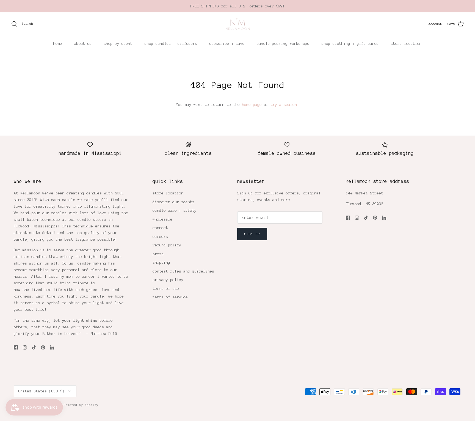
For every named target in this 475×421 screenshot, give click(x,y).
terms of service (170, 297)
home (57, 44)
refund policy (167, 245)
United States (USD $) (41, 391)
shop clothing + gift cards (350, 44)
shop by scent (118, 44)
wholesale (162, 219)
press (158, 254)
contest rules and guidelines (183, 271)
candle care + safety (175, 210)
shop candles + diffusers (171, 44)
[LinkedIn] (52, 347)
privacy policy (168, 280)
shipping (161, 262)
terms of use (166, 289)
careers (160, 237)
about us (83, 44)
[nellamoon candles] (237, 24)
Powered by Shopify (81, 404)
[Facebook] (16, 347)
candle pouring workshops (283, 44)
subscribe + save (227, 44)
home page (252, 105)
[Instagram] (25, 347)
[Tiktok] (34, 347)
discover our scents (173, 202)
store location (406, 44)
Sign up (252, 234)
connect (160, 228)
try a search (283, 105)
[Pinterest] (43, 347)
